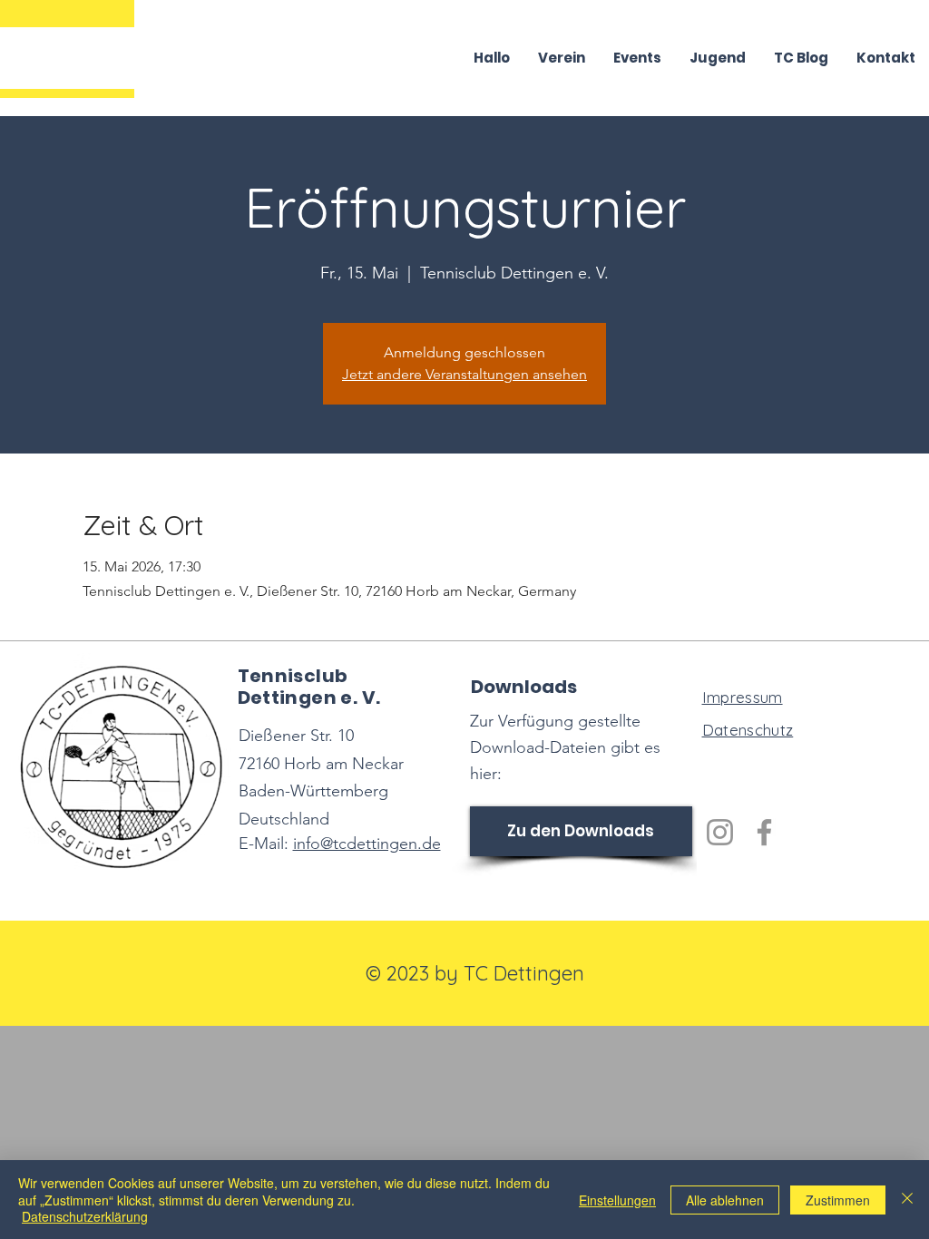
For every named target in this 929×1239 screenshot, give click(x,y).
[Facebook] (764, 832)
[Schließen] (907, 1199)
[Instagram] (720, 832)
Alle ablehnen (725, 1200)
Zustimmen (838, 1200)
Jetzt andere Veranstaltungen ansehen (464, 374)
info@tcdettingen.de (367, 844)
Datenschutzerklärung (85, 1216)
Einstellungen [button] (617, 1200)
